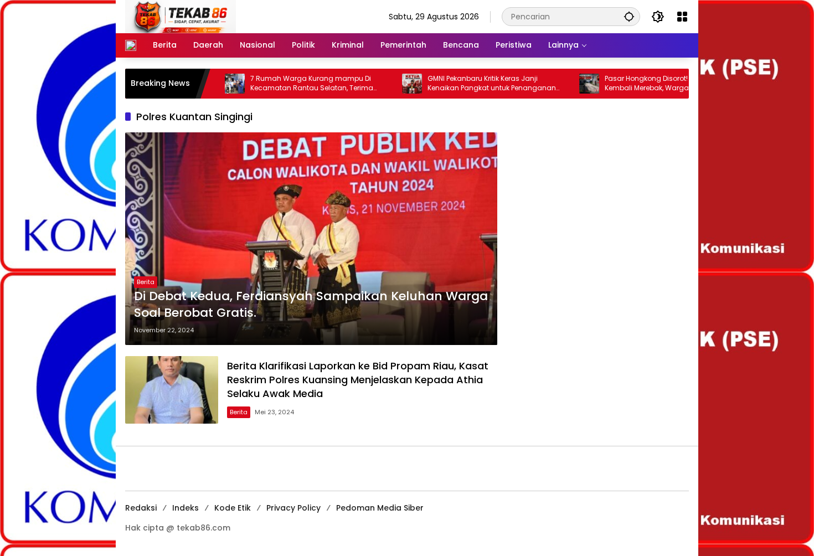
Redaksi (141, 507)
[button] (629, 16)
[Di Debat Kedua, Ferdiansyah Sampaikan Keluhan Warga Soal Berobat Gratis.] (311, 238)
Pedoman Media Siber (380, 507)
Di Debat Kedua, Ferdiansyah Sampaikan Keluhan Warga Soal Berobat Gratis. (311, 305)
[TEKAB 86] (180, 16)
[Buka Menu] (682, 16)
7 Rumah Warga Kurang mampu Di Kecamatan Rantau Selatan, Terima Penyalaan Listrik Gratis (285, 83)
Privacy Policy (293, 507)
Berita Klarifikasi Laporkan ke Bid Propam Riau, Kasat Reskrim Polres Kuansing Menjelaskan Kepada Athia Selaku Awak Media (357, 379)
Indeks (185, 507)
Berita (145, 281)
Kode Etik (232, 507)
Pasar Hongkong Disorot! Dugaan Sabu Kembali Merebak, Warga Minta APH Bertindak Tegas (644, 83)
